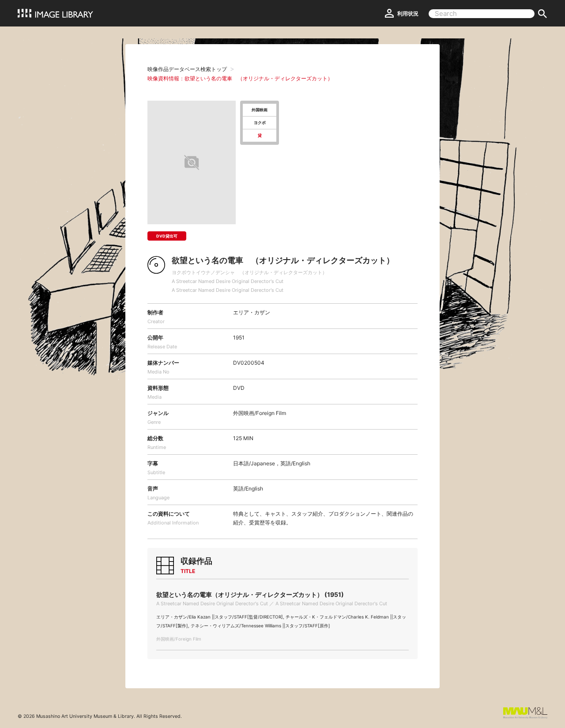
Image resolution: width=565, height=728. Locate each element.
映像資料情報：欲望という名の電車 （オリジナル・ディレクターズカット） (240, 78)
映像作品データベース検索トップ (187, 69)
